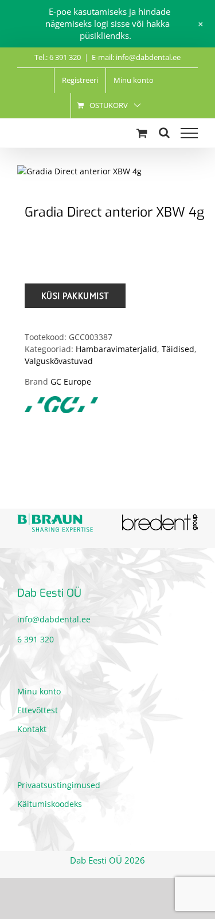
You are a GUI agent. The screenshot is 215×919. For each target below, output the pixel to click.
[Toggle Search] (164, 132)
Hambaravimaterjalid (116, 348)
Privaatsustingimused (58, 785)
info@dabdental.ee (54, 619)
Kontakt (31, 729)
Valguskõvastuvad (59, 360)
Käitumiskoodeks (49, 803)
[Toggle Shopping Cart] (141, 133)
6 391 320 (35, 639)
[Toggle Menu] (189, 133)
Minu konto (39, 691)
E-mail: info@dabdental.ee (136, 57)
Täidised (178, 348)
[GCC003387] (107, 171)
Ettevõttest (37, 710)
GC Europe (70, 381)
